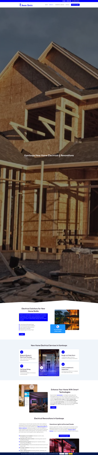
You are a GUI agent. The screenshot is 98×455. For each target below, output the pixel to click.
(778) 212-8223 (57, 331)
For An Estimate (58, 329)
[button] (76, 1)
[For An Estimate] (57, 326)
